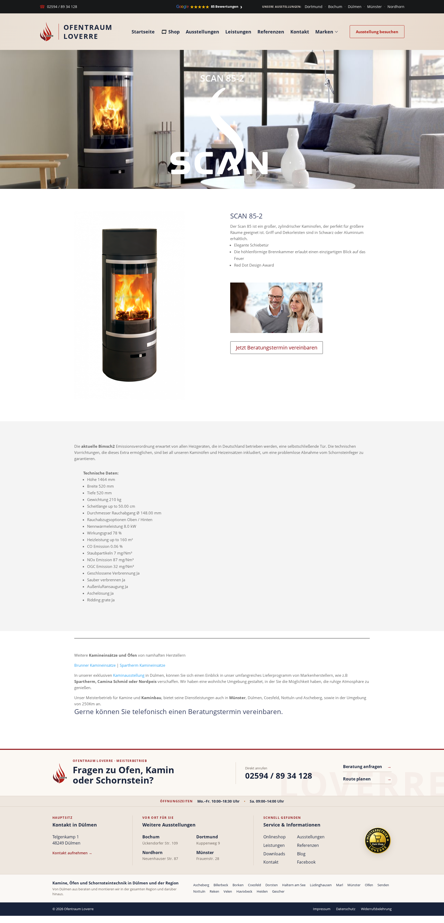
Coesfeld (254, 885)
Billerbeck (221, 885)
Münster (374, 6)
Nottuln (199, 891)
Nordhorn (395, 6)
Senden (383, 885)
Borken (238, 885)
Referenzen (270, 32)
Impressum (321, 909)
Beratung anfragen (367, 766)
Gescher (278, 891)
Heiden (262, 891)
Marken (324, 32)
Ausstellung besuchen (377, 31)
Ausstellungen (202, 32)
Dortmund (313, 6)
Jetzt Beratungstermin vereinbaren (276, 347)
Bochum (335, 6)
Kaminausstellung (128, 675)
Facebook (306, 862)
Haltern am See (294, 885)
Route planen (367, 779)
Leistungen (238, 32)
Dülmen (355, 6)
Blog (301, 854)
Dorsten (271, 885)
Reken (214, 891)
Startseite (143, 32)
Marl (339, 885)
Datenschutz (345, 909)
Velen (228, 891)
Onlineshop (274, 837)
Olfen (369, 885)
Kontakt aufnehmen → (72, 852)
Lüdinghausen (321, 885)
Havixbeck (244, 891)
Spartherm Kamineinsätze (142, 665)
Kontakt (299, 32)
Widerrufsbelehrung (376, 909)
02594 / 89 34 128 (58, 7)
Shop (174, 32)
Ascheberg (201, 885)
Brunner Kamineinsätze (95, 665)
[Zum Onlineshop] (378, 840)
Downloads (274, 854)
